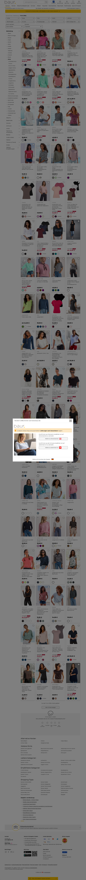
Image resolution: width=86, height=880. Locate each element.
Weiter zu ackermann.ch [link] (51, 447)
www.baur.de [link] (41, 459)
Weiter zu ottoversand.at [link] (51, 438)
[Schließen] (70, 421)
